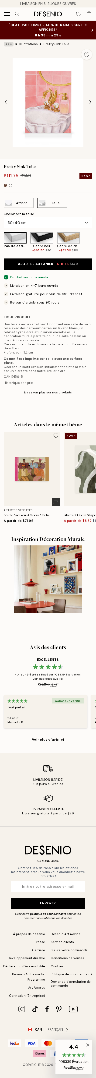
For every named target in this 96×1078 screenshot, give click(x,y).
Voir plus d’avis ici (48, 739)
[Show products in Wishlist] (79, 14)
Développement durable (26, 958)
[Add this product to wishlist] (86, 54)
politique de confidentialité (48, 914)
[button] (73, 1057)
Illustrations (28, 44)
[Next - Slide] (90, 102)
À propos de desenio (29, 934)
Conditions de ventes (67, 958)
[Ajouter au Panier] (56, 502)
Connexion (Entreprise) (27, 996)
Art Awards (36, 988)
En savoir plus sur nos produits (48, 392)
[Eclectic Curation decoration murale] (48, 579)
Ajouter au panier (48, 264)
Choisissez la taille (19, 214)
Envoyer (48, 903)
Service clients (62, 942)
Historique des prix (18, 383)
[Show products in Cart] (89, 14)
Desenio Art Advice (66, 934)
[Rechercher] (17, 14)
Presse (40, 942)
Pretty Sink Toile (56, 44)
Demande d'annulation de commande (71, 984)
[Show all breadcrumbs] (9, 44)
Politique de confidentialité (72, 974)
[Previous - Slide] (5, 102)
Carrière (38, 950)
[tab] (12, 157)
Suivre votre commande (69, 950)
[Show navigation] (7, 14)
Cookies (57, 966)
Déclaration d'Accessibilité (24, 966)
